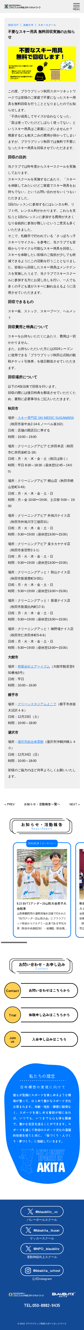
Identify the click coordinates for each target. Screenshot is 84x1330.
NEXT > (75, 804)
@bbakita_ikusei (46, 1230)
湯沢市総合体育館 (31, 742)
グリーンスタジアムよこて (37, 704)
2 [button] (42, 943)
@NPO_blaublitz (46, 1248)
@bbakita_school (46, 1270)
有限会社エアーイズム (34, 666)
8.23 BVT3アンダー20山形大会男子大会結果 (41, 906)
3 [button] (70, 943)
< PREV (9, 804)
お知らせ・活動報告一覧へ (42, 804)
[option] (42, 890)
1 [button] (14, 943)
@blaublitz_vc (46, 1211)
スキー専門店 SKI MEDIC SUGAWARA (46, 418)
